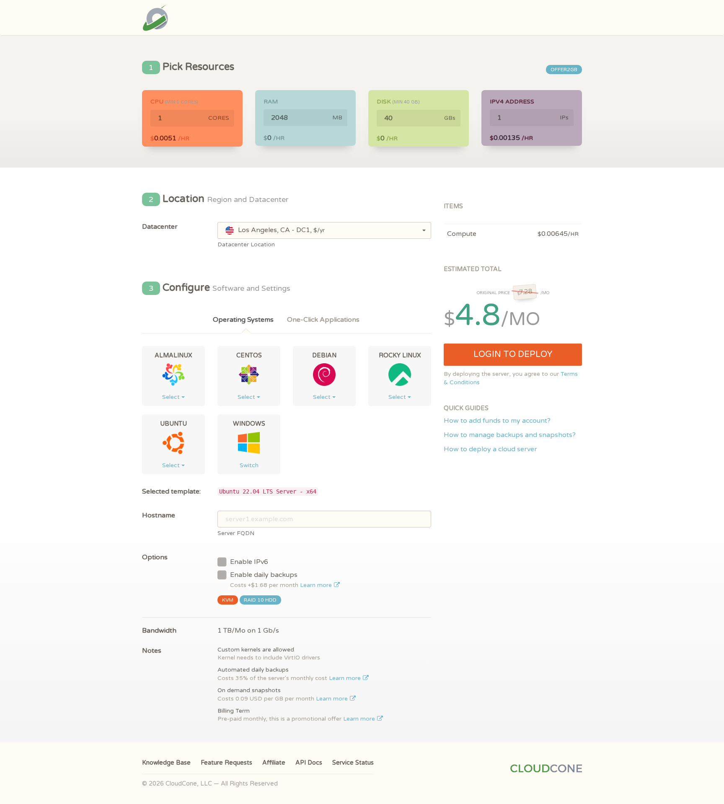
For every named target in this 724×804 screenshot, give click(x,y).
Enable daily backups (282, 580)
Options (155, 557)
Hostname (158, 515)
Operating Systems (243, 319)
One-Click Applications (323, 319)
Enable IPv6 (249, 562)
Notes (151, 650)
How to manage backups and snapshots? (510, 435)
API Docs (308, 762)
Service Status (353, 762)
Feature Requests (226, 762)
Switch (249, 465)
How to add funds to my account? (497, 420)
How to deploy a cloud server (490, 449)
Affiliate (273, 762)
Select (171, 397)
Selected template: (171, 491)
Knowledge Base (166, 762)
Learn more (317, 585)
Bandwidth (159, 630)
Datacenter (160, 226)
